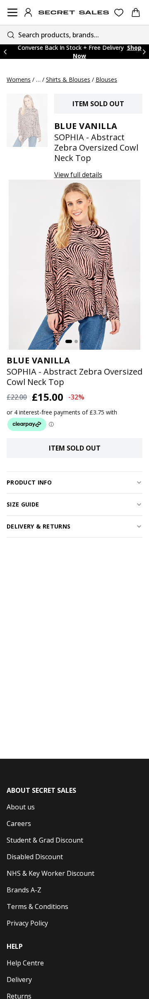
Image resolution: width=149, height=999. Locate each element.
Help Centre (25, 962)
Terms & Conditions (37, 906)
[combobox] (74, 34)
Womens (19, 79)
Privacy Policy (27, 923)
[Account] (28, 12)
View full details (78, 174)
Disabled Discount (35, 856)
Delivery (19, 979)
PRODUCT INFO (29, 482)
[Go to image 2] (76, 341)
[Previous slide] (5, 51)
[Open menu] (12, 12)
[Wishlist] (119, 12)
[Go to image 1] (68, 341)
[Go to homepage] (73, 12)
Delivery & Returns (38, 526)
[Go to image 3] (82, 341)
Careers (19, 823)
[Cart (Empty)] (135, 12)
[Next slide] (144, 51)
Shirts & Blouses (68, 79)
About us (21, 806)
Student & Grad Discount (45, 840)
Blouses (106, 79)
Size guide (23, 504)
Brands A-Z (24, 889)
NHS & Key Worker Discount (50, 873)
